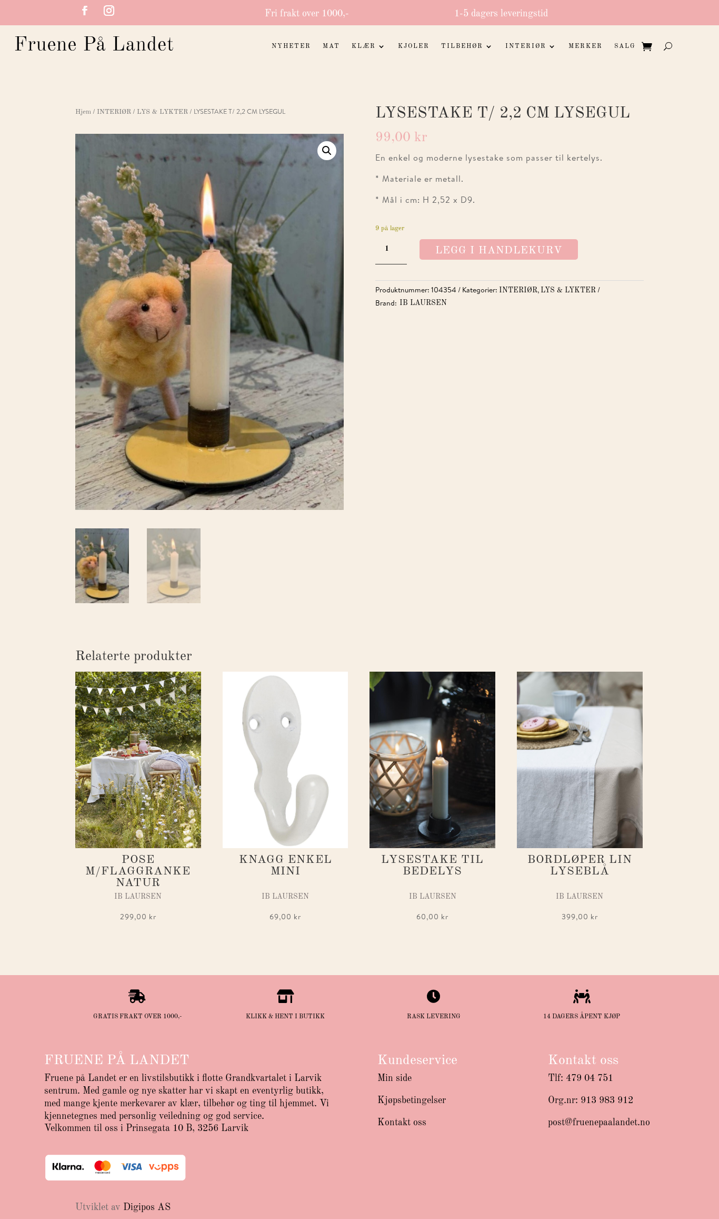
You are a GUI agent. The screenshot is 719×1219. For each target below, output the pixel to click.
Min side (394, 1078)
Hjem (83, 112)
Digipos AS (147, 1207)
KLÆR (364, 46)
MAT (331, 46)
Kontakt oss (401, 1122)
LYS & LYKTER (162, 112)
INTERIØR (525, 46)
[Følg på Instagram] (108, 10)
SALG (625, 46)
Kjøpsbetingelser (411, 1100)
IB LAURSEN (423, 303)
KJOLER (414, 46)
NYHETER (291, 46)
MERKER (585, 46)
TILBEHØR (462, 46)
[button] (326, 150)
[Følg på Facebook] (84, 10)
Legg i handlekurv (498, 250)
